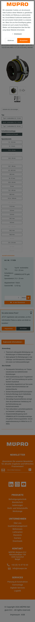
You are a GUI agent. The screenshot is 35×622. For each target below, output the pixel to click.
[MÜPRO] (17, 4)
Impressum (18, 34)
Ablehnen (10, 40)
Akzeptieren (24, 40)
